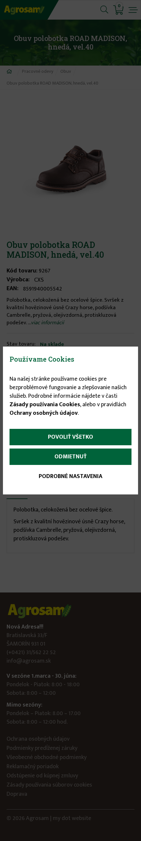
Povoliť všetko (70, 437)
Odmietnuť (70, 457)
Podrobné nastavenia (70, 476)
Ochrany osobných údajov (44, 413)
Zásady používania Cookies (45, 405)
